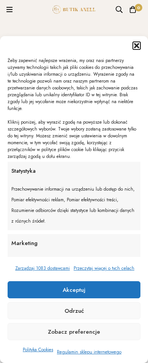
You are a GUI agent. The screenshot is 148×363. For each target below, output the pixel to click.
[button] (136, 45)
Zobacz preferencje (74, 332)
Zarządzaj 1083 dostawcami (42, 268)
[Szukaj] (119, 9)
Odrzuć (74, 311)
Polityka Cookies (38, 349)
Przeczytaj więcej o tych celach (104, 268)
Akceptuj (74, 290)
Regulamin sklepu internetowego (89, 352)
